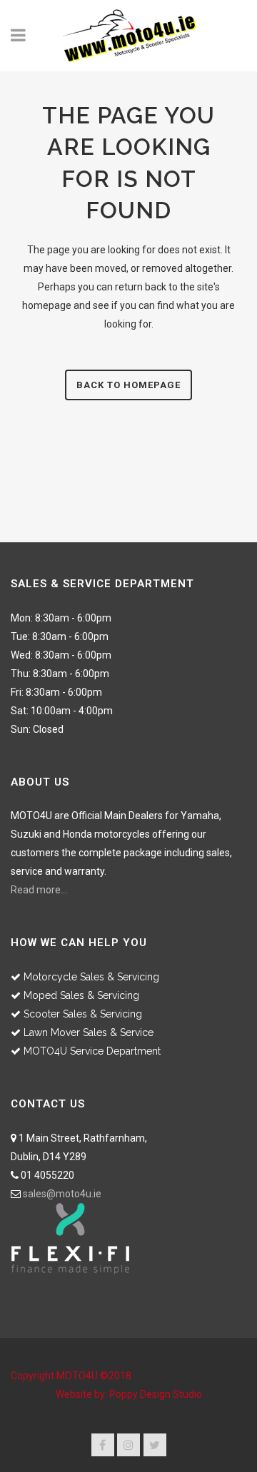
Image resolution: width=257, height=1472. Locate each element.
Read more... (39, 889)
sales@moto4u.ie (62, 1193)
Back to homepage (128, 385)
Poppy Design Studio (155, 1394)
